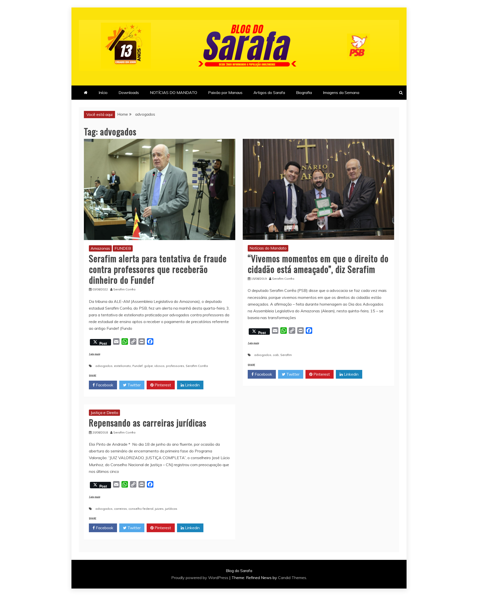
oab (276, 355)
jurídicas (171, 509)
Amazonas (100, 248)
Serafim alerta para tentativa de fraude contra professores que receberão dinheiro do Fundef (158, 269)
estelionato (122, 366)
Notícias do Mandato (268, 248)
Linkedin (192, 384)
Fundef (137, 366)
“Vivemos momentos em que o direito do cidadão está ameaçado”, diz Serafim (318, 263)
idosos (159, 366)
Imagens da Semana (341, 92)
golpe (148, 366)
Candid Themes (292, 577)
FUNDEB (123, 248)
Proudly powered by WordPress (200, 577)
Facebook (104, 384)
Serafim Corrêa (197, 366)
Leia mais (94, 354)
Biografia (304, 92)
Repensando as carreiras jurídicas (147, 422)
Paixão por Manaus (225, 92)
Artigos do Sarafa (269, 92)
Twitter (133, 384)
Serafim (286, 355)
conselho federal (140, 509)
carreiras (120, 509)
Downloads (129, 92)
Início (103, 92)
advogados (104, 366)
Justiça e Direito (104, 412)
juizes (159, 509)
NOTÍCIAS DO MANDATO (173, 92)
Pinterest (162, 384)
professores (175, 366)
